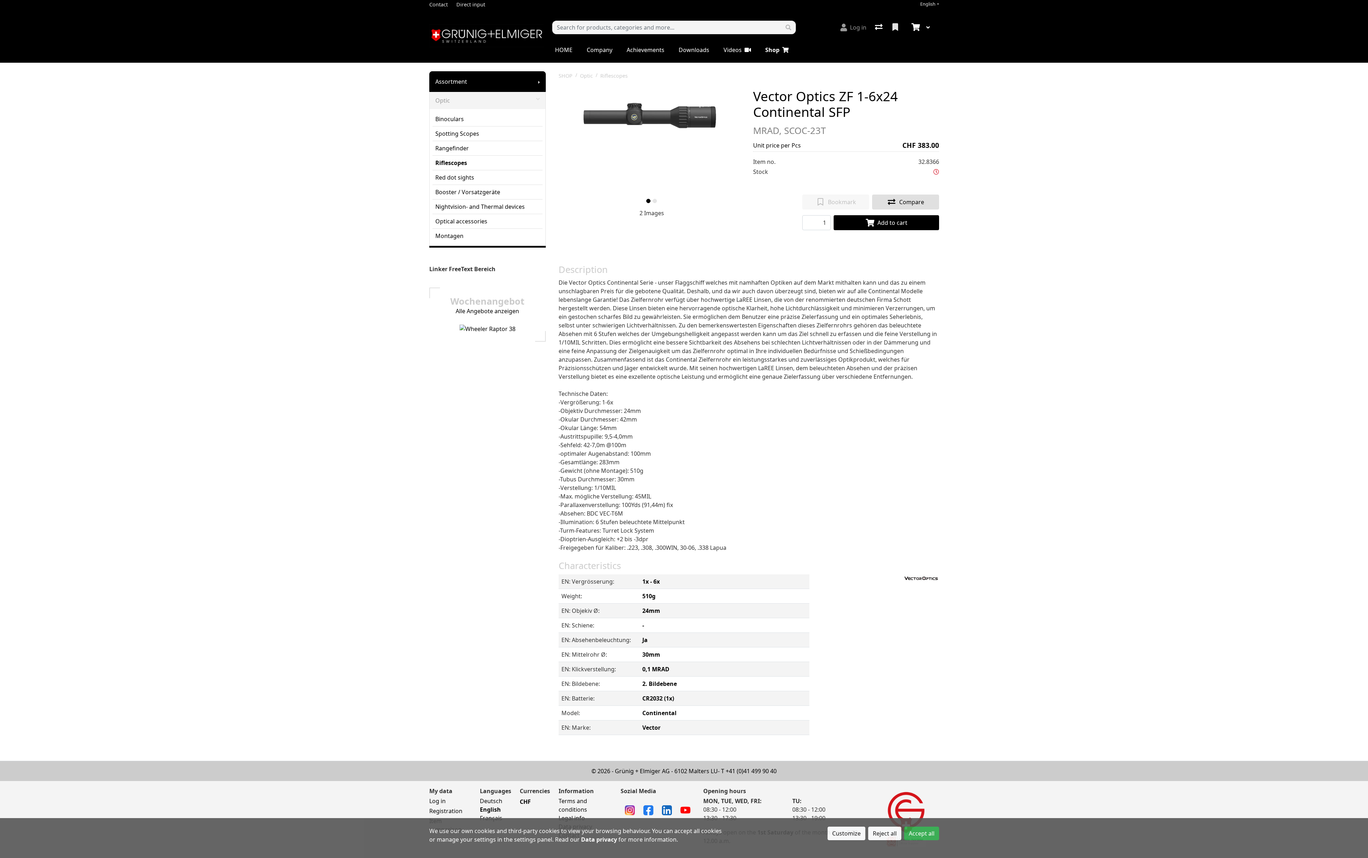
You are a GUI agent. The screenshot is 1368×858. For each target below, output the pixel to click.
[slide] (648, 201)
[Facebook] (648, 809)
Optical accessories (461, 221)
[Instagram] (630, 809)
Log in (437, 801)
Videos (733, 50)
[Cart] (915, 27)
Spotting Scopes (457, 134)
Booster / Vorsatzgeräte (467, 192)
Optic (442, 100)
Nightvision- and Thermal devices (480, 207)
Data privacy (599, 839)
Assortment (451, 82)
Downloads (694, 50)
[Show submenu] (539, 82)
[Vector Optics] (921, 578)
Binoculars (449, 119)
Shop (772, 50)
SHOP (565, 75)
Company (599, 50)
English (928, 4)
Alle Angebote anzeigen (487, 311)
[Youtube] (685, 809)
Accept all (921, 833)
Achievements (645, 50)
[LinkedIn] (667, 809)
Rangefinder (452, 148)
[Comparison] (879, 27)
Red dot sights (454, 177)
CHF (525, 802)
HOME (563, 50)
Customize (846, 833)
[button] (936, 172)
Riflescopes (451, 163)
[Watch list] (896, 27)
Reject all (885, 833)
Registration (445, 811)
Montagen (449, 236)
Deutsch (491, 801)
